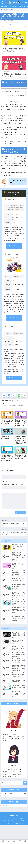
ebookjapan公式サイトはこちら (13, 245)
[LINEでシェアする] (19, 395)
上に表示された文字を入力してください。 (14, 484)
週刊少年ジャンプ (13, 401)
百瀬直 (21, 405)
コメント (5, 492)
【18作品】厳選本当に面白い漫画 (9, 6)
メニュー (19, 842)
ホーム (3, 842)
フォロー (14, 842)
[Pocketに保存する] (24, 395)
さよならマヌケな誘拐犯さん (10, 405)
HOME (15, 815)
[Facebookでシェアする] (9, 395)
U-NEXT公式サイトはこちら (13, 377)
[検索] (25, 783)
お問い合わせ (19, 818)
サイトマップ (20, 820)
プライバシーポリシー (10, 820)
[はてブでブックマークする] (14, 395)
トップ (25, 842)
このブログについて (10, 818)
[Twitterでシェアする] (4, 395)
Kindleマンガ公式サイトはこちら (13, 318)
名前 (3, 474)
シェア (8, 842)
